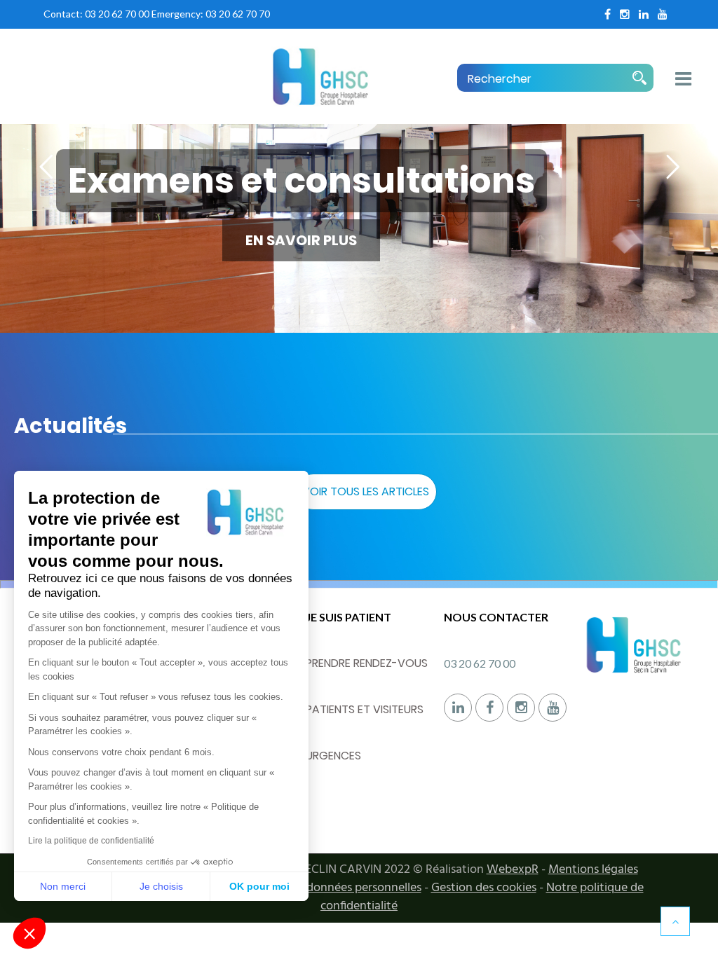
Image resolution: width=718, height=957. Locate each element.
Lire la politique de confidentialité (91, 841)
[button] (29, 933)
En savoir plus (301, 240)
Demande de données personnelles (328, 888)
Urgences (333, 756)
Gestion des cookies (483, 888)
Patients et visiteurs (365, 709)
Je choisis (161, 886)
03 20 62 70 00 (117, 14)
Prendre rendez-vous (367, 663)
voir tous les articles (365, 491)
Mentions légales (593, 870)
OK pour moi (259, 886)
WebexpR (512, 870)
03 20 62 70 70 (237, 14)
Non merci (63, 886)
